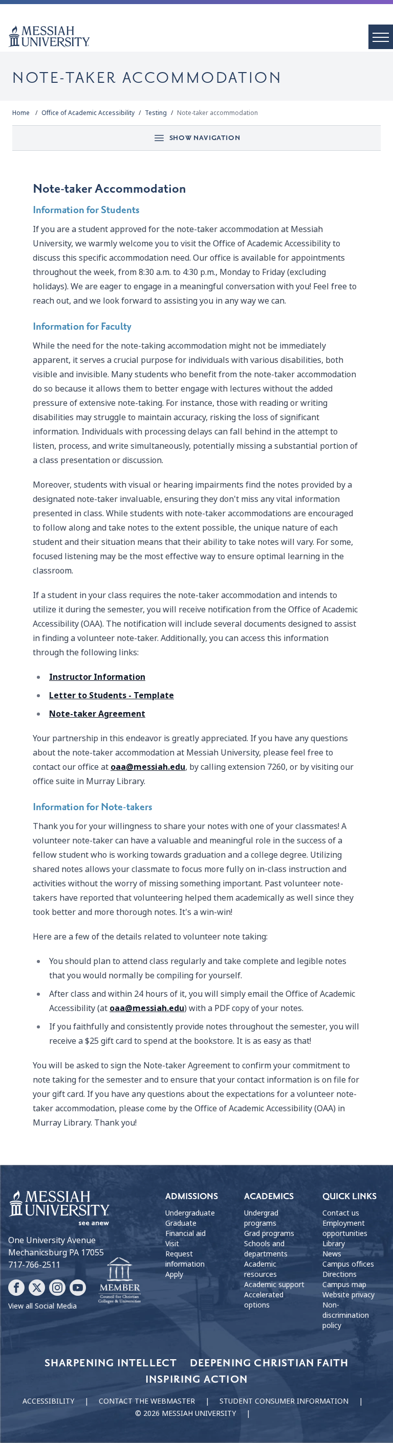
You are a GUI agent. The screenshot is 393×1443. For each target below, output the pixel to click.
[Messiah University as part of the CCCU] (119, 1280)
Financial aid (185, 1233)
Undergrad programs (261, 1218)
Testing (156, 113)
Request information (185, 1259)
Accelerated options (263, 1300)
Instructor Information (97, 677)
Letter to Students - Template (111, 695)
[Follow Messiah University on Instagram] (57, 1287)
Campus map (344, 1284)
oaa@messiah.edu (148, 767)
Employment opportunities (344, 1228)
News (331, 1254)
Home (21, 113)
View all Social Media (42, 1306)
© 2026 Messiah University (185, 1413)
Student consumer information (284, 1401)
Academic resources (260, 1269)
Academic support (274, 1284)
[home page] (200, 36)
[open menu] (380, 37)
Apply (174, 1274)
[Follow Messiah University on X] (37, 1287)
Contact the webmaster (147, 1401)
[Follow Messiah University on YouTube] (78, 1287)
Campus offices (348, 1264)
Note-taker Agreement (97, 714)
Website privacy (348, 1295)
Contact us (340, 1213)
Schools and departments (266, 1249)
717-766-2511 (34, 1265)
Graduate (180, 1223)
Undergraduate (190, 1213)
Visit (172, 1244)
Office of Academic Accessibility (88, 113)
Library (333, 1244)
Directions (339, 1274)
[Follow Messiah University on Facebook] (16, 1287)
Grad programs (269, 1233)
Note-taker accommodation (217, 113)
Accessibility (48, 1401)
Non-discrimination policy (345, 1315)
